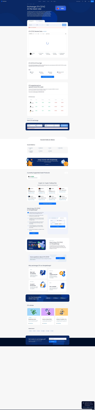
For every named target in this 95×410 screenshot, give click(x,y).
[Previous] (65, 173)
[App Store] (48, 298)
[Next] (67, 173)
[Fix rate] (45, 24)
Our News (30, 317)
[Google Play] (55, 298)
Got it (88, 407)
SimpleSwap (31, 323)
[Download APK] (62, 298)
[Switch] (45, 25)
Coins (43, 317)
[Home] (19, 1)
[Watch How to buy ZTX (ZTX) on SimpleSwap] (36, 245)
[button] (37, 213)
